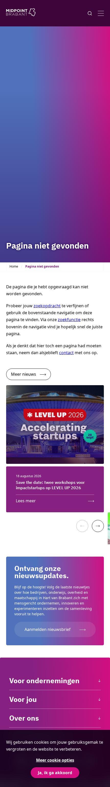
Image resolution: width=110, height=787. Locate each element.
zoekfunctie (69, 319)
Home (13, 266)
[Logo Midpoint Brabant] (21, 13)
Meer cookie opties (55, 760)
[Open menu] (101, 13)
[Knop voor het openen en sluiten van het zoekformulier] (90, 13)
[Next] (98, 526)
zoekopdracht (47, 306)
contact (66, 352)
